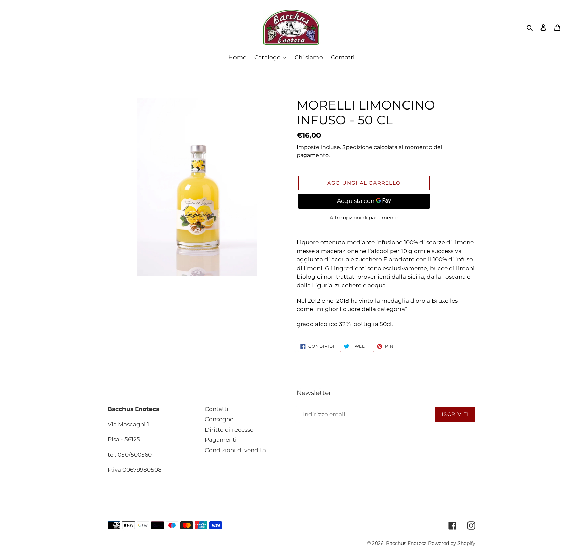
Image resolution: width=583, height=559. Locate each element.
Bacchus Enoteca (407, 543)
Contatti (216, 409)
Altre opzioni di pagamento (364, 217)
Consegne (219, 419)
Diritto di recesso (229, 429)
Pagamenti (221, 439)
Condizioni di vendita (235, 450)
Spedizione (357, 147)
